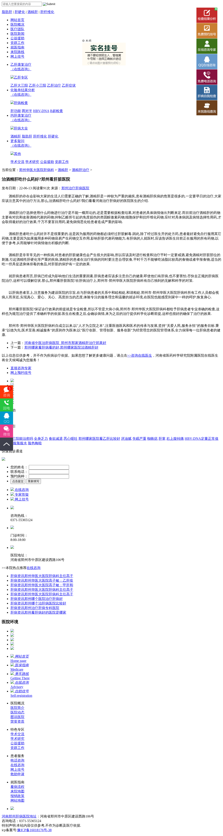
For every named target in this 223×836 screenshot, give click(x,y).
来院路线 (17, 52)
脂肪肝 (7, 12)
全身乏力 (41, 438)
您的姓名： (19, 467)
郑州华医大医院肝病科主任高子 (41, 576)
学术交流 (17, 162)
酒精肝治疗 (80, 170)
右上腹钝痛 (175, 438)
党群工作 (17, 43)
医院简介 (17, 708)
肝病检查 (21, 103)
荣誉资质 (17, 721)
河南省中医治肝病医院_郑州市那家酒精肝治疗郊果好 (65, 343)
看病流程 (17, 787)
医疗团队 (17, 29)
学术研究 (32, 162)
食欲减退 (56, 438)
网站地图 (17, 800)
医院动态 (17, 712)
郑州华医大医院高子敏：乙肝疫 (41, 580)
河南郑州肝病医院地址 (19, 816)
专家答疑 (21, 494)
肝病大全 (21, 128)
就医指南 (17, 47)
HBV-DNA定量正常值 (201, 438)
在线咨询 (21, 490)
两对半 (27, 111)
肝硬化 (20, 12)
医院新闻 (17, 33)
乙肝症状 (69, 85)
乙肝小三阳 (37, 85)
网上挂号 (17, 56)
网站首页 (17, 20)
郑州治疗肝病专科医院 (34, 608)
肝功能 (15, 111)
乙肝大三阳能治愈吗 (17, 438)
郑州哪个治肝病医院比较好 (38, 603)
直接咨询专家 (20, 368)
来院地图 (17, 791)
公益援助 (17, 38)
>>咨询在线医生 (139, 355)
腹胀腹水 (20, 443)
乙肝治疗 (54, 85)
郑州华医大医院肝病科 (36, 170)
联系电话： (19, 471)
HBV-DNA (41, 111)
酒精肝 (32, 12)
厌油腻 (126, 438)
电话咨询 (17, 760)
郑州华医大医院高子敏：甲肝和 (41, 585)
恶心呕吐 (71, 438)
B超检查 (56, 111)
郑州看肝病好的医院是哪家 (38, 612)
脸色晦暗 (35, 443)
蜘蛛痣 (152, 438)
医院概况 (17, 24)
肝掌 (162, 438)
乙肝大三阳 (19, 85)
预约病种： (19, 476)
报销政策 (17, 796)
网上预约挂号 (20, 372)
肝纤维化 (47, 12)
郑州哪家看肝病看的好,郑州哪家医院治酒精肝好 (61, 347)
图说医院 (17, 717)
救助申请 (17, 774)
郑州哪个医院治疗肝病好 (36, 599)
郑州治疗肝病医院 (75, 188)
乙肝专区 (21, 77)
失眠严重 (139, 438)
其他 (17, 154)
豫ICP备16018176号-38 (34, 830)
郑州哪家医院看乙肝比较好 (99, 438)
